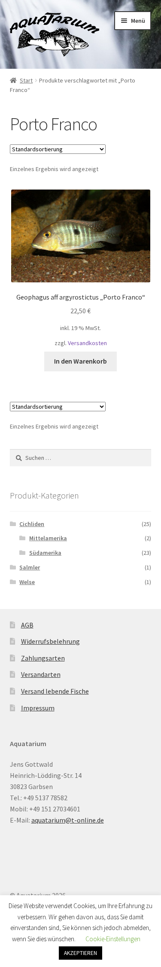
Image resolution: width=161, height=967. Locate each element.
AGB (27, 625)
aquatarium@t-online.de (67, 820)
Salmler (29, 567)
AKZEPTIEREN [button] (80, 953)
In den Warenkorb (80, 361)
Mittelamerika (48, 538)
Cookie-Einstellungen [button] (112, 939)
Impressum (38, 708)
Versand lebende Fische (55, 691)
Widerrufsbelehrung (50, 641)
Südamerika (45, 553)
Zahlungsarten (43, 658)
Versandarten (41, 674)
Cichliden (31, 524)
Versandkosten (87, 343)
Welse (27, 582)
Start (26, 80)
